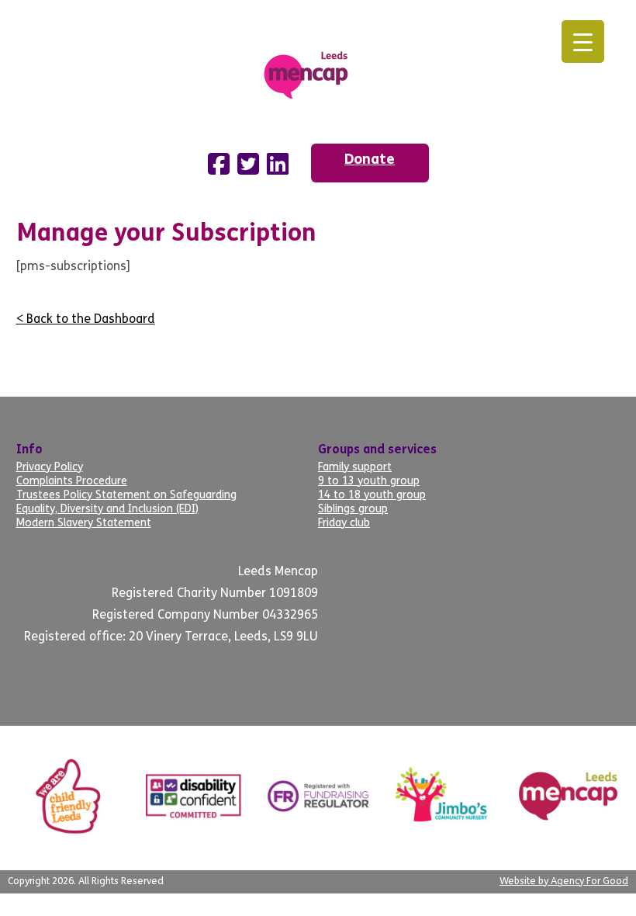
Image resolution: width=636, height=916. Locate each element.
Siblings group (353, 509)
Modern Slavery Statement (83, 523)
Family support (355, 468)
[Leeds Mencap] (318, 72)
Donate (369, 160)
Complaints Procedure (71, 481)
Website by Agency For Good (563, 881)
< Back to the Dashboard (85, 320)
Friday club (344, 523)
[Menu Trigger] (583, 41)
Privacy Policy (49, 468)
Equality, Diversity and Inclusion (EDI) (107, 509)
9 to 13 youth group (369, 481)
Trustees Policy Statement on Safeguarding (126, 495)
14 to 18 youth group (372, 495)
